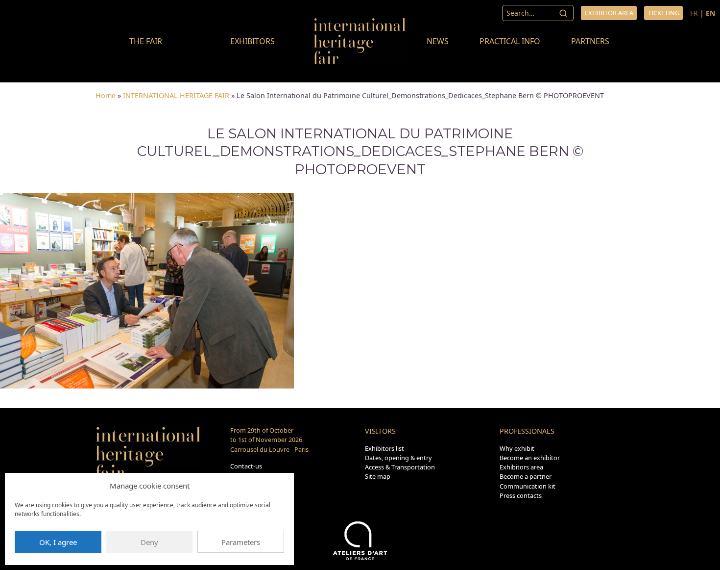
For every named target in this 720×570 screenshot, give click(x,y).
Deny (149, 542)
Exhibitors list (384, 448)
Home (106, 95)
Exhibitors (252, 41)
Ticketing (663, 12)
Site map (377, 476)
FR (694, 13)
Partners (590, 41)
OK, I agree (58, 542)
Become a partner (526, 476)
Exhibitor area (609, 12)
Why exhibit (517, 448)
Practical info (510, 41)
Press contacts (521, 495)
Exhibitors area (521, 467)
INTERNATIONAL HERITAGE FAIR (176, 95)
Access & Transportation (400, 467)
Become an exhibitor (530, 457)
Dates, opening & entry (398, 457)
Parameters (240, 542)
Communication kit (527, 486)
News (438, 41)
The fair (145, 41)
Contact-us (246, 466)
